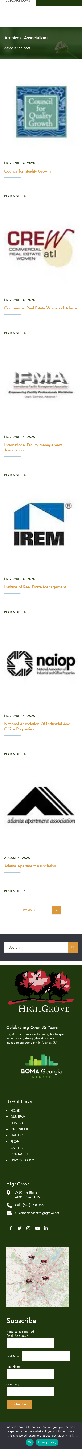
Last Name (13, 1367)
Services (17, 1123)
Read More (13, 196)
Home (15, 1110)
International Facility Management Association (33, 447)
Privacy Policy (22, 1160)
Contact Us (20, 1154)
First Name (14, 1356)
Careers (17, 1148)
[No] (77, 1435)
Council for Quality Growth (27, 171)
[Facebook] (10, 1228)
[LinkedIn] (46, 1228)
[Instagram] (28, 1228)
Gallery (17, 1135)
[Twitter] (19, 1228)
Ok (30, 1442)
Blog (15, 1142)
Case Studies (20, 1129)
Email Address (17, 1336)
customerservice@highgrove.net (37, 1213)
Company (12, 1384)
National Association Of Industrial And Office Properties (37, 726)
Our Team (18, 1117)
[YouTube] (37, 1228)
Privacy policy (47, 1442)
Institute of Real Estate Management (35, 587)
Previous (29, 910)
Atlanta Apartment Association (30, 866)
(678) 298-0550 (34, 1205)
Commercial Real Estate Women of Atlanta (40, 308)
